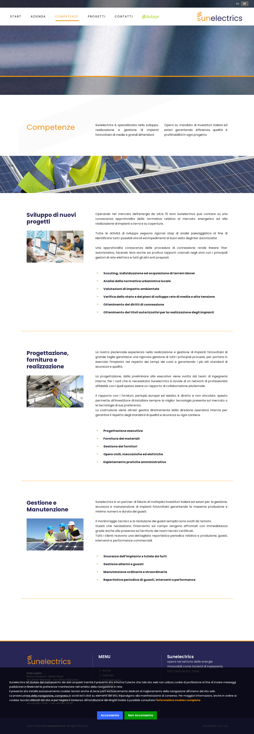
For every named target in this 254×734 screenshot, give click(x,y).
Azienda (38, 16)
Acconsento (110, 715)
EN (237, 4)
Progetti (96, 16)
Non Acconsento (140, 715)
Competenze (66, 16)
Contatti (124, 16)
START (15, 16)
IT (244, 4)
